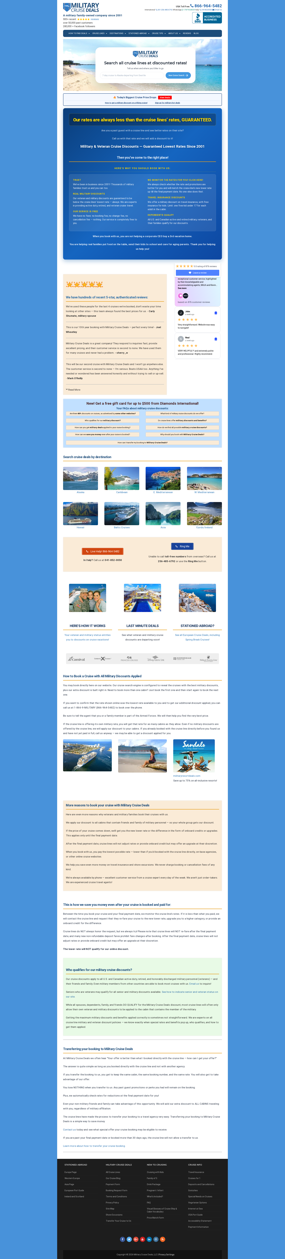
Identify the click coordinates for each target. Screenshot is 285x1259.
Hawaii (80, 527)
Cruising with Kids (155, 1172)
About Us (173, 33)
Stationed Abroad (138, 33)
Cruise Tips (157, 33)
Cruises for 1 (194, 1178)
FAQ (149, 1202)
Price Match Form (155, 1218)
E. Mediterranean (163, 492)
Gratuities (193, 1190)
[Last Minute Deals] (142, 597)
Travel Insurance (196, 1172)
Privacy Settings (166, 1254)
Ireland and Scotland (74, 1196)
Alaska (80, 492)
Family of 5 (152, 1178)
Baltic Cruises (122, 527)
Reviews (187, 33)
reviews (95, 19)
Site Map (110, 1209)
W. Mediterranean (204, 492)
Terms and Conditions (116, 1196)
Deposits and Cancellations (201, 1184)
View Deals (165, 97)
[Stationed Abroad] (197, 597)
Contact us (69, 1129)
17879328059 (189, 10)
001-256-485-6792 (164, 10)
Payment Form (113, 1184)
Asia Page (69, 1184)
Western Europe (72, 1178)
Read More (74, 389)
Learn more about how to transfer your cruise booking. (94, 1145)
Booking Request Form (116, 1190)
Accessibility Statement (200, 1221)
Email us (194, 983)
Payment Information (198, 1227)
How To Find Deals (78, 33)
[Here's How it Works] (87, 597)
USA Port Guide (195, 1215)
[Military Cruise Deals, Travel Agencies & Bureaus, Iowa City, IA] (207, 17)
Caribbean (122, 492)
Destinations (116, 33)
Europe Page (71, 1172)
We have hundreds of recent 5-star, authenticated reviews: (107, 297)
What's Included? (155, 1196)
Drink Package (153, 1184)
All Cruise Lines (113, 1172)
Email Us (218, 10)
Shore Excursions (114, 1215)
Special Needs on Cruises (200, 1196)
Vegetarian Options (197, 1202)
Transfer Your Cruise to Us (118, 1221)
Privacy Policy (112, 1202)
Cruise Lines (98, 33)
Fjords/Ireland (204, 527)
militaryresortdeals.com (186, 775)
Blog (196, 33)
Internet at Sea (195, 1209)
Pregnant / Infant (155, 1190)
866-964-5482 (208, 5)
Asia (163, 527)
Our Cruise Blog (113, 1178)
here (199, 180)
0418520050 (206, 10)
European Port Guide (74, 1190)
